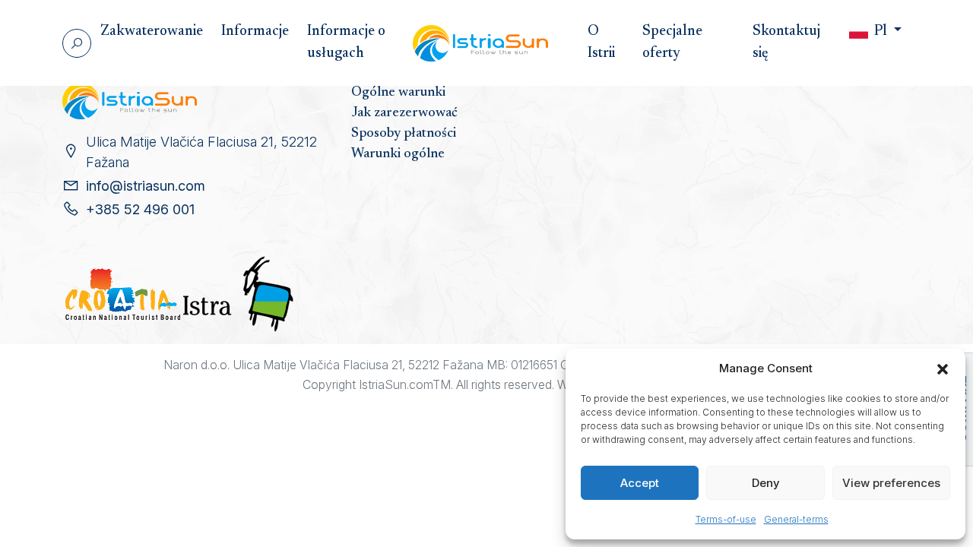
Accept (639, 483)
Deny (766, 483)
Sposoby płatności (403, 134)
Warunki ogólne (398, 154)
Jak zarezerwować (404, 113)
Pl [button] (880, 31)
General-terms (796, 519)
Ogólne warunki (398, 93)
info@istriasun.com (145, 186)
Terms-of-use (726, 519)
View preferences (891, 483)
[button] (942, 368)
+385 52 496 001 (140, 209)
